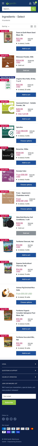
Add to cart (26, 49)
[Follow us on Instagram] (7, 419)
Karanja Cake (21, 171)
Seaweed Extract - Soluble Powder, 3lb (26, 104)
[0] (34, 3)
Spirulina (19, 127)
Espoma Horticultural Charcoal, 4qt (24, 264)
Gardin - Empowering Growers (11, 441)
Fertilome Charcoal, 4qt (25, 241)
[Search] (33, 9)
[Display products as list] (32, 26)
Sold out (26, 70)
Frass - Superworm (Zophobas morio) (23, 194)
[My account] (30, 3)
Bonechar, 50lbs (22, 149)
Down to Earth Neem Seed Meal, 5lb (25, 34)
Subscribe (9, 402)
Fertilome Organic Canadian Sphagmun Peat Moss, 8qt (25, 313)
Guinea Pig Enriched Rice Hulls (25, 289)
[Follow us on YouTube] (11, 419)
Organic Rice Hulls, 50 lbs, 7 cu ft (26, 80)
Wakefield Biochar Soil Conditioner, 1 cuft (24, 218)
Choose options (26, 141)
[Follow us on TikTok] (15, 419)
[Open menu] (3, 3)
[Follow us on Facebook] (3, 419)
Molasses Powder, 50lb (24, 57)
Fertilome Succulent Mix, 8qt (25, 338)
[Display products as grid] (35, 26)
